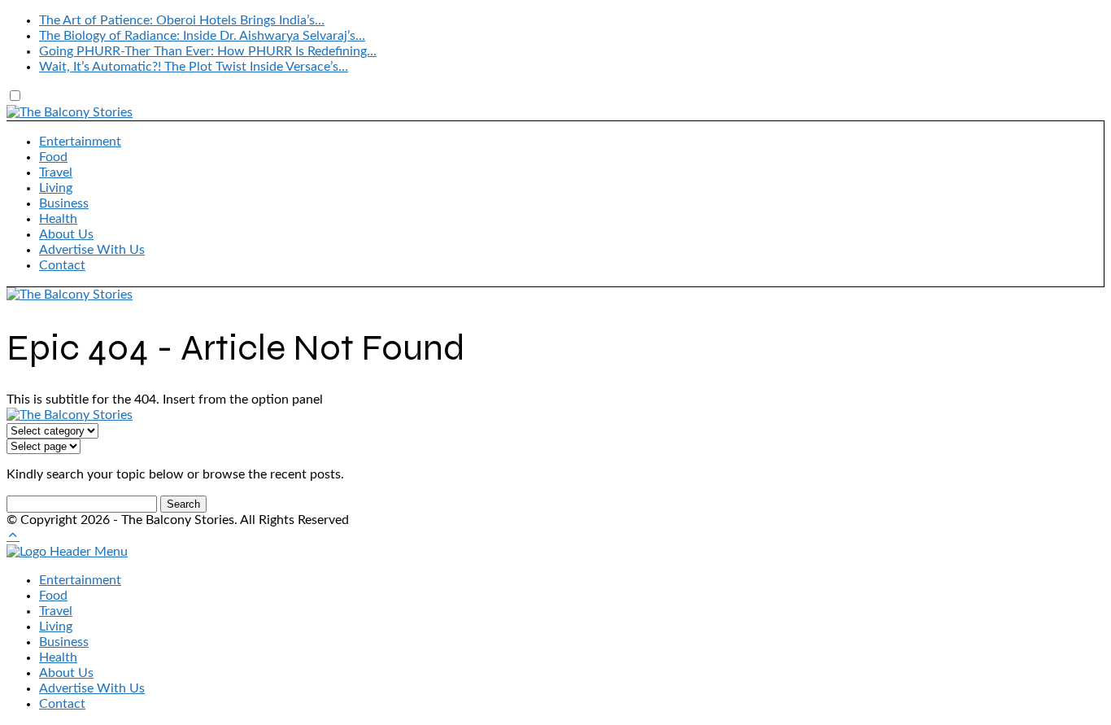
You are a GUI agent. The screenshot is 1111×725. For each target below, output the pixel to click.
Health (58, 218)
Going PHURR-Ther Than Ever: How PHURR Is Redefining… (208, 51)
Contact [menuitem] (62, 703)
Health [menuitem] (58, 657)
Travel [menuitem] (55, 611)
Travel (55, 172)
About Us (66, 234)
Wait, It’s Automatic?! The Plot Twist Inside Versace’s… (193, 66)
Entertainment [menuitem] (80, 580)
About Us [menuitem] (66, 672)
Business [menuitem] (64, 642)
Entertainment (80, 141)
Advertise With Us (92, 249)
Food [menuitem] (53, 595)
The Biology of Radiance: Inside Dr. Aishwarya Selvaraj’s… (202, 35)
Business (64, 203)
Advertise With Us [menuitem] (92, 688)
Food (53, 157)
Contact (62, 265)
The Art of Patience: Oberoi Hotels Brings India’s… (182, 20)
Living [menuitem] (55, 626)
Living (55, 187)
